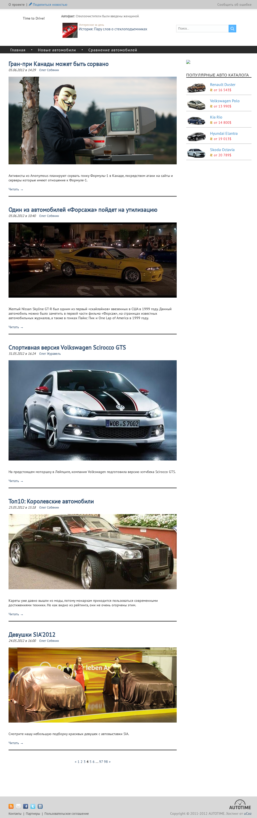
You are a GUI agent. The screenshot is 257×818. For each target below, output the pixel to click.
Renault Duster (222, 84)
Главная (18, 49)
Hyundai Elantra (224, 133)
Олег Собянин (49, 70)
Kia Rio (216, 117)
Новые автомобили (57, 49)
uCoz (247, 813)
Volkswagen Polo (225, 100)
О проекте (17, 4)
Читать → (16, 189)
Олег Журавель (50, 353)
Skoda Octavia (222, 149)
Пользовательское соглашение (66, 813)
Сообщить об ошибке (234, 4)
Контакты (15, 813)
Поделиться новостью (50, 4)
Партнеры (33, 813)
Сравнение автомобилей (112, 49)
